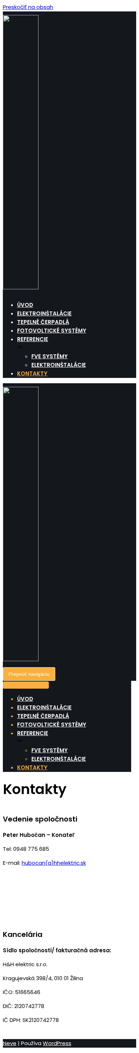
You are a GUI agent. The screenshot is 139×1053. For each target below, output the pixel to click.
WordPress (57, 1043)
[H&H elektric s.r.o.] (20, 287)
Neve (9, 1043)
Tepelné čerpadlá (43, 322)
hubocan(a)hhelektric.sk (54, 863)
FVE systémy (49, 356)
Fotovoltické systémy (51, 330)
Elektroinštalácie (44, 313)
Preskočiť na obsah (28, 7)
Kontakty (32, 373)
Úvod (25, 305)
